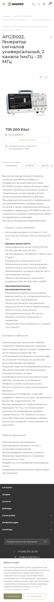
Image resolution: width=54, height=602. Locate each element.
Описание (11, 166)
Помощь (7, 529)
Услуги (6, 501)
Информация (10, 522)
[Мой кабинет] (44, 4)
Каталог (7, 487)
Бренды (7, 508)
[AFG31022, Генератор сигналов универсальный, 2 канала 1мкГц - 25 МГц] (27, 103)
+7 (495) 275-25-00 (28, 552)
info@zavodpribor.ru (29, 557)
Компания (8, 515)
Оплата (29, 166)
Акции (6, 494)
